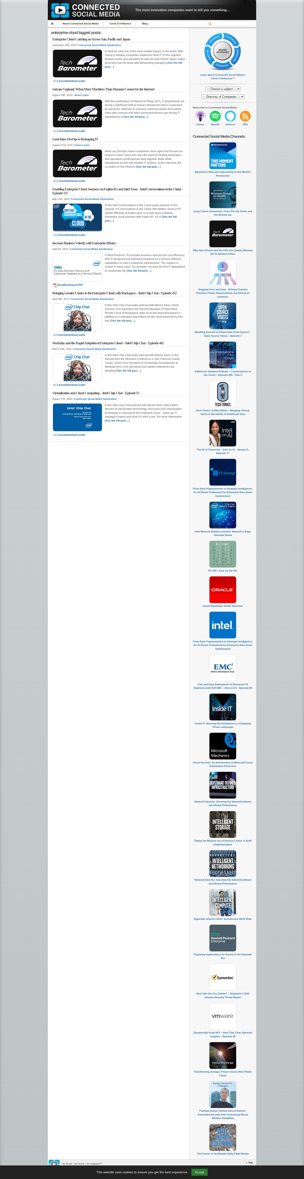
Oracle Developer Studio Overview (223, 606)
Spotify (215, 124)
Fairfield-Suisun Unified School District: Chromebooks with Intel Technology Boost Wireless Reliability (223, 1114)
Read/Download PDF (70, 285)
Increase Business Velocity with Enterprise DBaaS (84, 243)
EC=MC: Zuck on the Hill (223, 570)
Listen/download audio (71, 81)
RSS (245, 124)
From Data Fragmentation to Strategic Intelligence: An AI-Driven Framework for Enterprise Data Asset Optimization (223, 492)
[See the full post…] (136, 116)
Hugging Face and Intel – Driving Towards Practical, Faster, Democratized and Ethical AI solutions (222, 293)
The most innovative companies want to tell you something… (182, 10)
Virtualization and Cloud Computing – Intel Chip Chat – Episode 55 (95, 393)
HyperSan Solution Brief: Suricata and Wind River (223, 919)
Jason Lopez (81, 95)
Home (53, 23)
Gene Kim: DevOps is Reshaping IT (75, 139)
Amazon (230, 124)
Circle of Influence (120, 23)
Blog (145, 23)
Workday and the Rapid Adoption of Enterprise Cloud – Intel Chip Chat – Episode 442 (108, 343)
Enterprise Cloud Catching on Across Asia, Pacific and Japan (91, 39)
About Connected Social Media (80, 23)
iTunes (200, 124)
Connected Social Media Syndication (99, 45)
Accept (199, 1172)
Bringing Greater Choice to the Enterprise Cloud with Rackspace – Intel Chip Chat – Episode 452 (114, 293)
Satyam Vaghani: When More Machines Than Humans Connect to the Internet (103, 89)
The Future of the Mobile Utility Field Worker (223, 1153)
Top (250, 1162)
